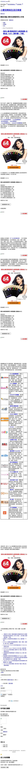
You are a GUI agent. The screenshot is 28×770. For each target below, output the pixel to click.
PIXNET (6, 750)
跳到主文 (3, 13)
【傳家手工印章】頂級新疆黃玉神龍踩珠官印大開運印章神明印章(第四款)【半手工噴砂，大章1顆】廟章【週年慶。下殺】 (15, 636)
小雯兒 (2, 672)
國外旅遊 (11, 683)
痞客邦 (8, 679)
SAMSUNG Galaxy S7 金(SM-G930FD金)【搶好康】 (15, 648)
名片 (4, 25)
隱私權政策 (23, 750)
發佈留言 (2, 696)
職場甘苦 (11, 20)
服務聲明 (14, 751)
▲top (2, 685)
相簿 (4, 22)
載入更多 (2, 688)
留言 (12, 679)
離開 (7, 767)
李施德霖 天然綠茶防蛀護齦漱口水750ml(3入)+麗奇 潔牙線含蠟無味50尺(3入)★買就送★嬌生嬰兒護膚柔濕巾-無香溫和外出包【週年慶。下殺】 (15, 657)
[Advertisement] (14, 226)
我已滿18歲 (3, 767)
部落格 (4, 24)
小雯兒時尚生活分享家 (11, 10)
